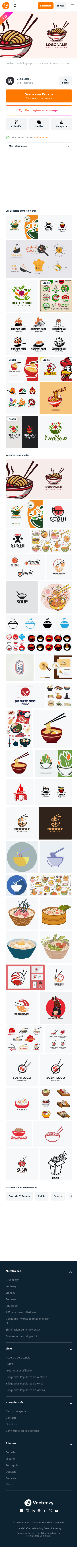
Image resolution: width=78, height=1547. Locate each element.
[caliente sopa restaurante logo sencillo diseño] (49, 776)
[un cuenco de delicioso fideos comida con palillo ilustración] (19, 1066)
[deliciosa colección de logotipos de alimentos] (38, 283)
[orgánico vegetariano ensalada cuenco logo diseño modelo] (24, 1094)
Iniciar (60, 5)
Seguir (65, 82)
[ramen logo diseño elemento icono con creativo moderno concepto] (19, 773)
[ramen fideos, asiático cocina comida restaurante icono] (24, 1532)
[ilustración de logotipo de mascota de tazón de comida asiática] (38, 628)
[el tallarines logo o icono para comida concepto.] (15, 855)
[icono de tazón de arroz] (38, 835)
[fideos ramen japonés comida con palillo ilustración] (25, 1031)
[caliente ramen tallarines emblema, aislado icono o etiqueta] (20, 1123)
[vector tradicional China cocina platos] (19, 985)
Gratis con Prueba (39, 96)
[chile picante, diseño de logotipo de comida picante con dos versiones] (22, 548)
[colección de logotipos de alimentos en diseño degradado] (22, 481)
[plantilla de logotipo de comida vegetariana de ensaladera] (22, 225)
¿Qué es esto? (41, 137)
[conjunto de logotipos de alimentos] (38, 391)
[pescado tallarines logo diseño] (38, 1182)
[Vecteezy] (5, 5)
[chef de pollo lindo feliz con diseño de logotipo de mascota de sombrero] (22, 451)
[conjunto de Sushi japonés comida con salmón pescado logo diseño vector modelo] (25, 746)
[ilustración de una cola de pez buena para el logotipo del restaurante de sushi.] (47, 691)
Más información (18, 144)
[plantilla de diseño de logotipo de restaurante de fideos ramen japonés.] (22, 250)
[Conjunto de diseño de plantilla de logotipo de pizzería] (22, 353)
